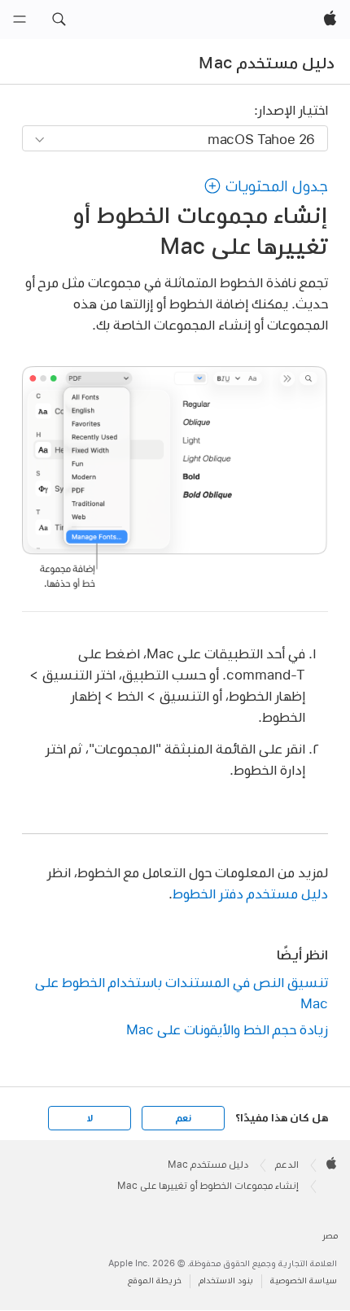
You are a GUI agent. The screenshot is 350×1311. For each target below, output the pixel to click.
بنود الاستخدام (226, 1280)
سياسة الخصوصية (303, 1280)
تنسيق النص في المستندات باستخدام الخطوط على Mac (181, 992)
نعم (183, 1118)
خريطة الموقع (155, 1280)
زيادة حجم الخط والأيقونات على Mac (227, 1029)
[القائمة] (19, 19)
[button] (58, 19)
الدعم (287, 1164)
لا (90, 1118)
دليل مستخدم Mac (267, 63)
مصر (330, 1235)
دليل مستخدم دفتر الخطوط (250, 893)
